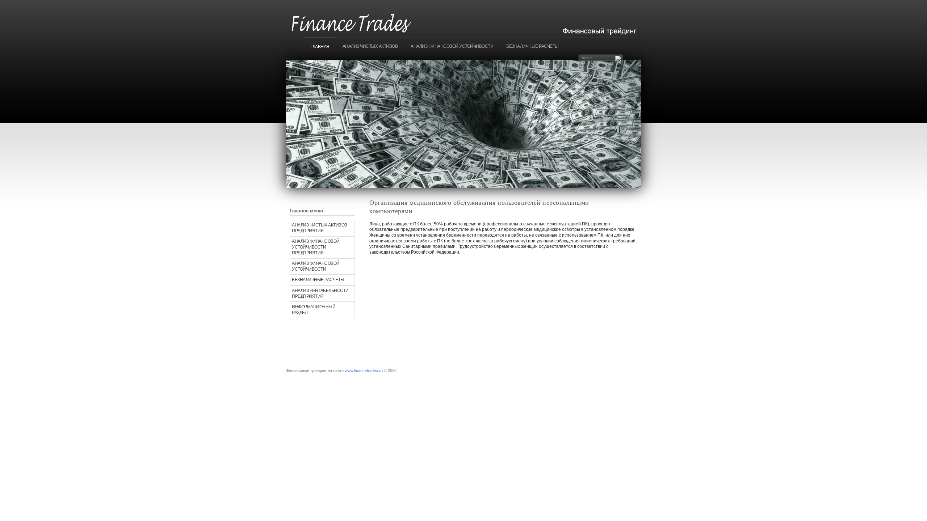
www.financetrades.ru (364, 370)
